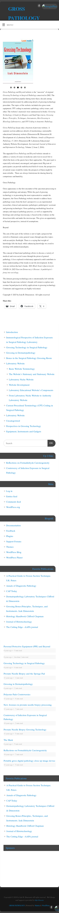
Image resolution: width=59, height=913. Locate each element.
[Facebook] (39, 6)
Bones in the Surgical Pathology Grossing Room (29, 358)
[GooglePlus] (49, 6)
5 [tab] (25, 87)
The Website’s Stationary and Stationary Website (31, 374)
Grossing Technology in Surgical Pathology (26, 347)
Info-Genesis (39, 900)
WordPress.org (13, 507)
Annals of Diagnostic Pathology (21, 585)
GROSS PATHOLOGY (24, 13)
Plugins (9, 536)
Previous (6, 61)
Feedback (10, 530)
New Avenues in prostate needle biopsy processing (28, 704)
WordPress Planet (14, 557)
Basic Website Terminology (22, 368)
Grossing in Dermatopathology (20, 352)
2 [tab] (14, 87)
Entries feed (11, 496)
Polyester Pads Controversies (17, 694)
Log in (9, 490)
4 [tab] (21, 87)
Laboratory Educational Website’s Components (31, 390)
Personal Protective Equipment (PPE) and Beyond (27, 646)
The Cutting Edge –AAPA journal (22, 626)
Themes (10, 546)
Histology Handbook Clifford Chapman (25, 616)
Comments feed (13, 501)
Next (30, 61)
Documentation (13, 525)
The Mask (8, 739)
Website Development (19, 384)
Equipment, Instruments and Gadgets (23, 431)
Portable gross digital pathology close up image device (29, 760)
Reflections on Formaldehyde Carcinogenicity (27, 462)
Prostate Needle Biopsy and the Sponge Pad (24, 673)
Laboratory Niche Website (21, 379)
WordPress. (46, 905)
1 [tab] (11, 87)
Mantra (37, 905)
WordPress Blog (13, 552)
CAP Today (11, 591)
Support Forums (13, 541)
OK (50, 443)
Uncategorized (13, 420)
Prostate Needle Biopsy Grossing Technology (25, 729)
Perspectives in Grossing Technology (23, 426)
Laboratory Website (15, 363)
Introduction (12, 332)
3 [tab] (18, 87)
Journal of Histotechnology (19, 621)
